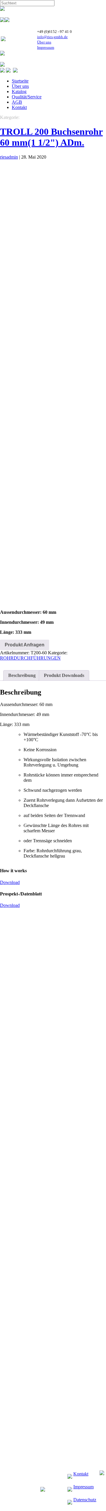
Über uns (44, 42)
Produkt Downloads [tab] (64, 675)
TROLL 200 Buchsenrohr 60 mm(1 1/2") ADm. (51, 137)
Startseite (20, 80)
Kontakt (19, 107)
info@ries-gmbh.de (52, 37)
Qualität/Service (27, 96)
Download (10, 882)
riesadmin (9, 156)
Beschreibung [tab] (22, 675)
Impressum (45, 47)
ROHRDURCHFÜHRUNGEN (30, 658)
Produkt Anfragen (24, 644)
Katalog (19, 91)
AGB (17, 102)
